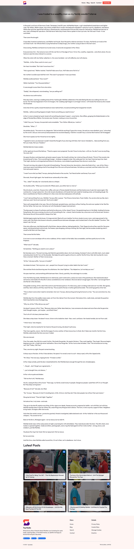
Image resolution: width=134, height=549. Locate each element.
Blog (71, 527)
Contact (72, 533)
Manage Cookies (96, 530)
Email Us (93, 533)
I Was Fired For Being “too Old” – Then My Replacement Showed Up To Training (45, 476)
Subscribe (107, 3)
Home (71, 524)
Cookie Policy (95, 527)
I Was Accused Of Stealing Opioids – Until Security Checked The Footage (88, 508)
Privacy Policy (95, 524)
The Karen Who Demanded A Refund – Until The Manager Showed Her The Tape (87, 476)
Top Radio (27, 528)
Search (72, 530)
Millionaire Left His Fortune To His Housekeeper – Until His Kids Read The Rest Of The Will (44, 508)
